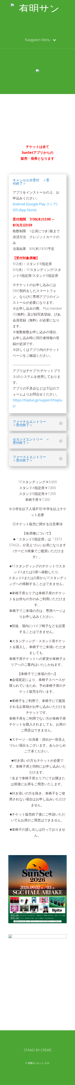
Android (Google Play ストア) (35, 204)
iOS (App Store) (24, 210)
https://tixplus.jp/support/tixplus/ (37, 403)
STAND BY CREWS (37, 1050)
